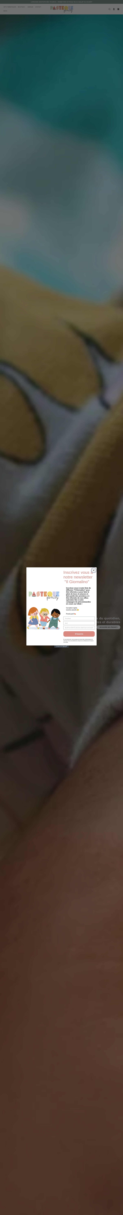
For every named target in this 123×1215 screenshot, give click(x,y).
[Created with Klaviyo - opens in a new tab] (61, 646)
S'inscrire (79, 634)
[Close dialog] (93, 570)
